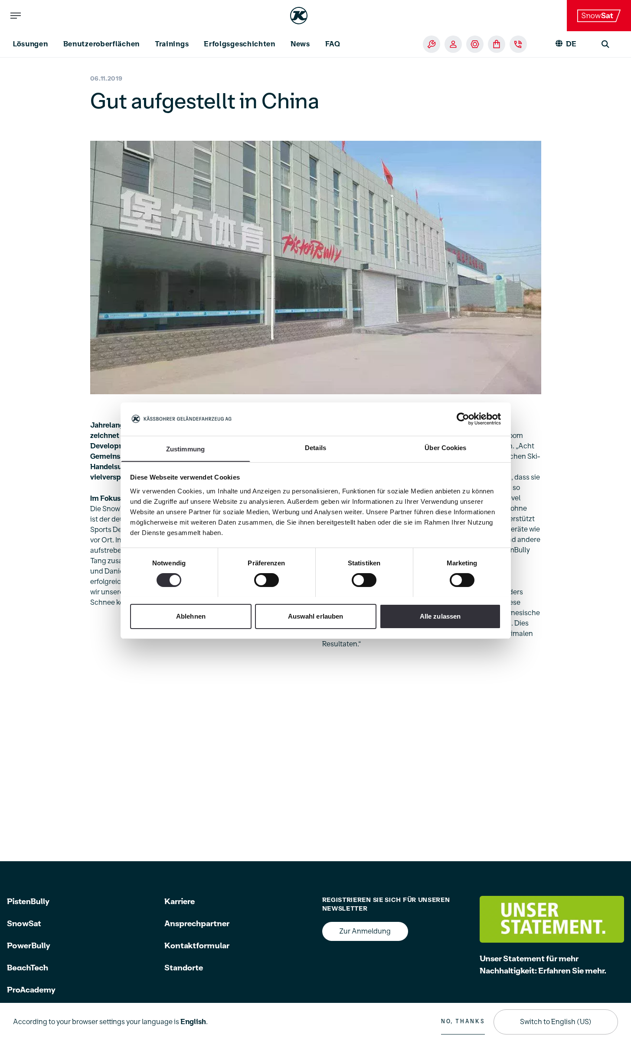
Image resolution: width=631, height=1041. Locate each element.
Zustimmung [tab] (185, 448)
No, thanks (463, 1021)
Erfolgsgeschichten (239, 44)
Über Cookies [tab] (445, 447)
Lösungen (30, 44)
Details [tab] (315, 447)
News (300, 44)
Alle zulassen (440, 615)
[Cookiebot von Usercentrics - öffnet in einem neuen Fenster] (463, 418)
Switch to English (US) (556, 1021)
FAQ (332, 44)
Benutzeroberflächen (101, 44)
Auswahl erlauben (315, 615)
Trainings (172, 44)
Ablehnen (191, 615)
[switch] (266, 580)
